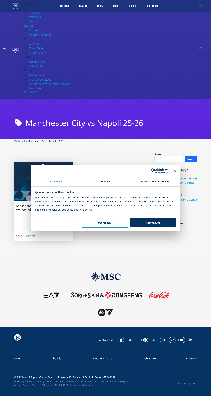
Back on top (184, 383)
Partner (34, 21)
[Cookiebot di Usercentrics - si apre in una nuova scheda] (153, 170)
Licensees (74, 385)
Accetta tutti (153, 222)
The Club (57, 358)
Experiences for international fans (50, 84)
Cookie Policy (22, 385)
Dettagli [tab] (105, 181)
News (17, 358)
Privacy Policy (37, 381)
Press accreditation (41, 79)
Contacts (87, 385)
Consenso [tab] (56, 181)
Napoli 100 (152, 6)
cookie (54, 197)
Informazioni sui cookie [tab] (154, 181)
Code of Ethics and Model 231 (49, 385)
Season (83, 6)
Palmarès (35, 17)
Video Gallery (37, 48)
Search (158, 154)
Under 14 (35, 88)
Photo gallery (37, 52)
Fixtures (34, 30)
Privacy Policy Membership (62, 381)
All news (34, 44)
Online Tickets (38, 75)
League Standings (40, 35)
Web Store (149, 358)
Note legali (20, 381)
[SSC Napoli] (15, 6)
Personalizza (103, 222)
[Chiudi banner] (175, 171)
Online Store (37, 62)
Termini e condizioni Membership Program (104, 381)
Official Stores (38, 66)
